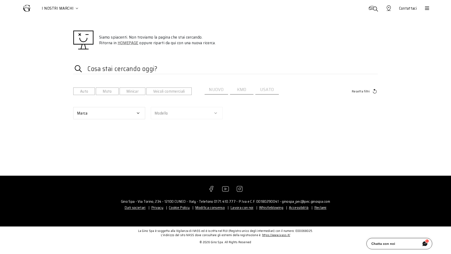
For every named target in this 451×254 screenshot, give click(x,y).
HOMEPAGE (128, 43)
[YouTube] (225, 189)
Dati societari (134, 207)
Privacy (157, 207)
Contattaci (408, 8)
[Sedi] (389, 8)
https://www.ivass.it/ (276, 235)
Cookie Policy (179, 207)
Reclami (320, 207)
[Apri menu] (427, 8)
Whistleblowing (271, 207)
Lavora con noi (241, 207)
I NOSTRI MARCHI (58, 8)
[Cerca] (373, 8)
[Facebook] (211, 189)
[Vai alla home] (27, 8)
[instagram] (239, 189)
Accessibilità (298, 207)
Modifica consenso (210, 207)
